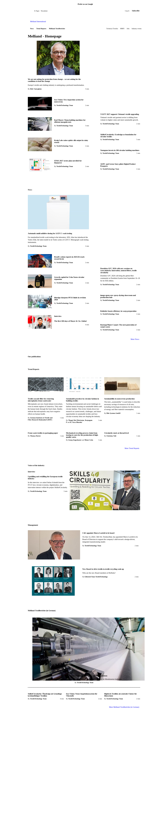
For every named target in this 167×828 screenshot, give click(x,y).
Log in (127, 11)
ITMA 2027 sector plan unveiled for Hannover (68, 162)
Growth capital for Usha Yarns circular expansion (69, 278)
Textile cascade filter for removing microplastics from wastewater (41, 400)
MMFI (122, 28)
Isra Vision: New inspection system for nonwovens (69, 101)
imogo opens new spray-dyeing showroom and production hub (118, 296)
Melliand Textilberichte (57, 28)
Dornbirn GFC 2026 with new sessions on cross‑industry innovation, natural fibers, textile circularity (118, 270)
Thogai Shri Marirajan (76, 420)
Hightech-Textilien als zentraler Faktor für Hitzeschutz (120, 695)
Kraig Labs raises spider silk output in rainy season (71, 141)
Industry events (136, 28)
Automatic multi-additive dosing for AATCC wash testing (50, 233)
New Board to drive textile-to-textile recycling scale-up (103, 569)
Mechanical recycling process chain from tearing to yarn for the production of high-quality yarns (82, 435)
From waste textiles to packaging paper (43, 433)
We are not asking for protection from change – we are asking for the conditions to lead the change (54, 80)
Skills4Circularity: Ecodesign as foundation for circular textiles (118, 136)
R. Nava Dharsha (76, 422)
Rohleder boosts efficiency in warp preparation (118, 311)
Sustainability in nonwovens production (119, 399)
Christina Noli (111, 436)
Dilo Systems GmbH (113, 413)
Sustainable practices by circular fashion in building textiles (82, 400)
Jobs (128, 28)
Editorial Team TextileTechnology (96, 577)
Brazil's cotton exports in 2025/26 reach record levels (69, 258)
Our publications (34, 357)
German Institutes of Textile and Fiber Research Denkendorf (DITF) (40, 419)
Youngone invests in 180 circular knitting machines (119, 150)
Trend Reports (41, 28)
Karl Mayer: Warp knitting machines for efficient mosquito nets (70, 121)
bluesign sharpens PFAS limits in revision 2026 (70, 299)
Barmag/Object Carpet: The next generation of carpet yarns (118, 326)
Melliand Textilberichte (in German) (42, 611)
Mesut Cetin (89, 440)
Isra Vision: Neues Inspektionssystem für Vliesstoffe (81, 695)
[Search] (32, 11)
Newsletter (44, 11)
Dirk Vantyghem (36, 89)
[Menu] (30, 11)
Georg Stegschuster (74, 440)
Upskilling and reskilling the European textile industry (45, 478)
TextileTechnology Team (64, 105)
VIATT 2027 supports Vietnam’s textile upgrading (119, 114)
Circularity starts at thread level (116, 433)
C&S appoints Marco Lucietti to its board (98, 533)
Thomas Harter (35, 436)
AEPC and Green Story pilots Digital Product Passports (118, 165)
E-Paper (36, 11)
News (32, 28)
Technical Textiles (112, 28)
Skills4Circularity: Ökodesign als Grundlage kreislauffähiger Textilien (45, 695)
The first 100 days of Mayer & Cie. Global (70, 321)
